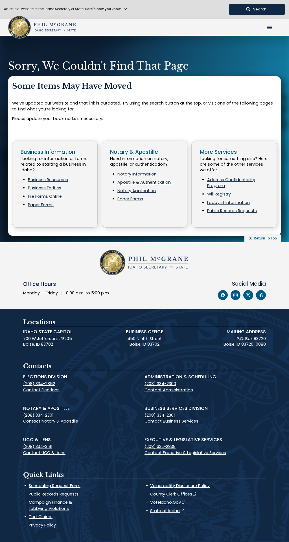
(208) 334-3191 (37, 446)
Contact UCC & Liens (44, 453)
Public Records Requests (232, 211)
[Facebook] (223, 295)
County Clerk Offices (171, 494)
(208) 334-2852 (39, 383)
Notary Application (136, 191)
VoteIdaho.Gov (165, 502)
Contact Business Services (171, 421)
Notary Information (137, 174)
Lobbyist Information (228, 202)
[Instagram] (235, 295)
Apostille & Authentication (144, 182)
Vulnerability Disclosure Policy (180, 485)
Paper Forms (41, 205)
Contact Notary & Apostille (50, 421)
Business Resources (48, 180)
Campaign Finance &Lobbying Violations (50, 505)
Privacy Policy (42, 525)
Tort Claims (40, 516)
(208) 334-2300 (160, 383)
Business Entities (44, 188)
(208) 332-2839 (160, 446)
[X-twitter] (248, 295)
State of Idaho (165, 511)
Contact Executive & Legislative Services (185, 453)
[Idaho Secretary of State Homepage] (19, 27)
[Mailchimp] (261, 295)
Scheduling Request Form (54, 485)
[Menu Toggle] (269, 27)
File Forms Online (45, 196)
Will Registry (219, 194)
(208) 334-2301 (38, 415)
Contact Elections (41, 390)
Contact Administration (168, 390)
